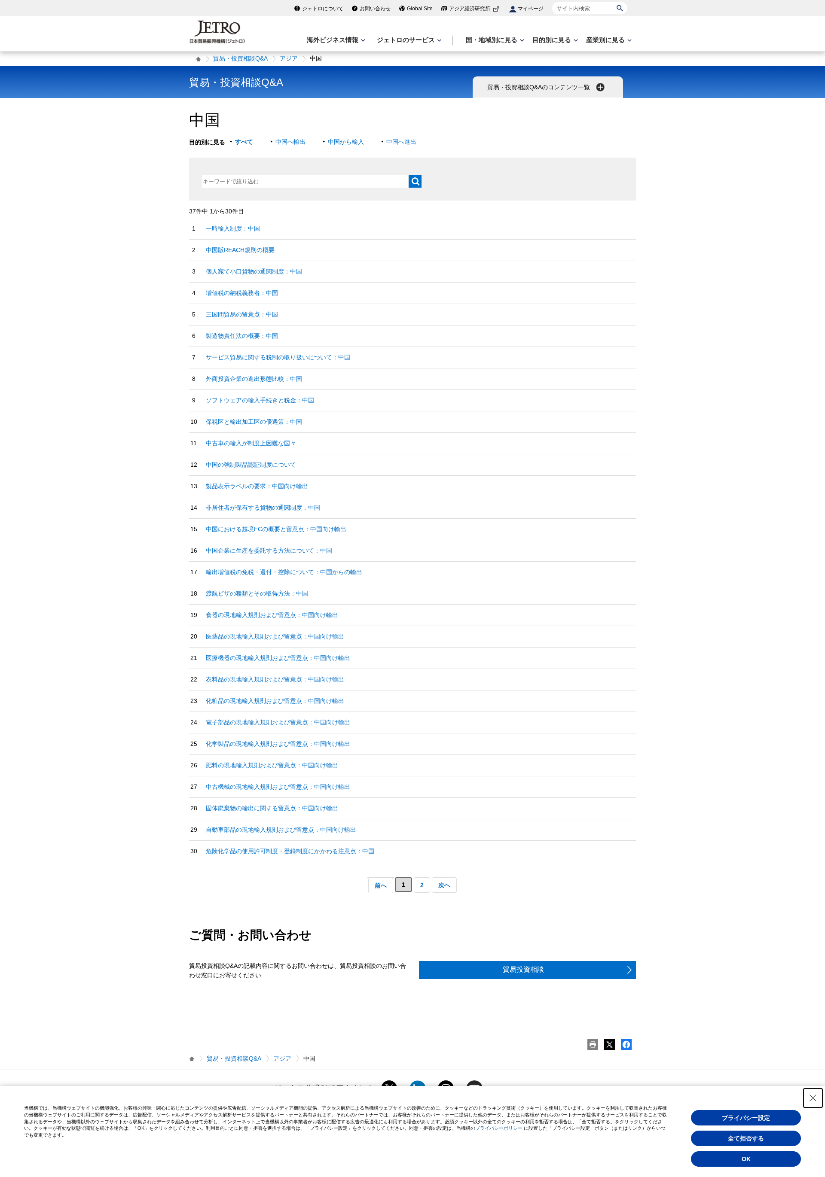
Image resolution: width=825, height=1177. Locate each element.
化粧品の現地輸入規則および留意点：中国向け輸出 (275, 700)
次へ (444, 885)
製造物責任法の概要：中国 (242, 335)
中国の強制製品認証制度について (251, 464)
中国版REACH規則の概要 (240, 249)
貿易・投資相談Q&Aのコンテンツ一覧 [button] (539, 87)
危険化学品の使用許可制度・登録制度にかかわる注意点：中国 (290, 851)
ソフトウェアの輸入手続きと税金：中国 (260, 400)
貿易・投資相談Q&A (240, 58)
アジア (289, 58)
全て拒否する (746, 1138)
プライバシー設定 (746, 1117)
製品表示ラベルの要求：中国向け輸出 (257, 486)
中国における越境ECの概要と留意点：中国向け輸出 (276, 529)
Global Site (420, 9)
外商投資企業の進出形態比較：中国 (254, 378)
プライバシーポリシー (498, 1128)
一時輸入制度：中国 (233, 228)
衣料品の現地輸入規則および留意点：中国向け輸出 (275, 679)
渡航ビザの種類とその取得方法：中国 (257, 593)
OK (746, 1159)
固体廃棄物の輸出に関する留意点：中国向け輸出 (272, 808)
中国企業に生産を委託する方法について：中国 (269, 550)
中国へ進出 (401, 141)
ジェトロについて (322, 9)
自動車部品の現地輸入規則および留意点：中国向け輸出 (281, 829)
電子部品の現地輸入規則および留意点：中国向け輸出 (278, 722)
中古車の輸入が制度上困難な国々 (251, 443)
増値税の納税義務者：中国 (242, 292)
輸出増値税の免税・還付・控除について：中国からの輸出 (284, 572)
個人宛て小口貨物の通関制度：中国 (254, 271)
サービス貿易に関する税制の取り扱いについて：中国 (278, 357)
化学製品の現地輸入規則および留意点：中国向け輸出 (278, 743)
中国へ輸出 (290, 141)
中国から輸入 (346, 141)
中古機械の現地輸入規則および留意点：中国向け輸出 (278, 786)
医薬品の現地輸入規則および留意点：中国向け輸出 (275, 636)
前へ (381, 885)
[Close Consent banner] (813, 1098)
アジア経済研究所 (469, 9)
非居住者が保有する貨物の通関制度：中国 (263, 507)
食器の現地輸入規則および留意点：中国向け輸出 (272, 614)
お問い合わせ (375, 9)
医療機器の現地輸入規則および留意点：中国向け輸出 (278, 657)
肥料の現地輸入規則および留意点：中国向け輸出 (272, 765)
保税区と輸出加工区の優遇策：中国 (254, 421)
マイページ (531, 9)
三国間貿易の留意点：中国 (242, 314)
